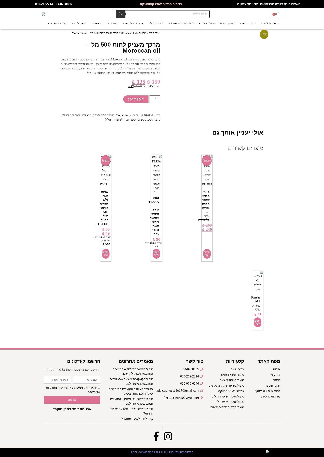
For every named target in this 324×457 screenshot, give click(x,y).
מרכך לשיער (153, 119)
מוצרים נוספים (58, 23)
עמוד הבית (154, 32)
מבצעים (97, 23)
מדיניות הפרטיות (56, 387)
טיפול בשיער (208, 23)
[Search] (120, 14)
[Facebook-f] (156, 436)
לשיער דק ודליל (114, 119)
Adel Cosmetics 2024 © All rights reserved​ (162, 452)
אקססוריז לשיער (133, 23)
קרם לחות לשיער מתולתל (137, 419)
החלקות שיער (226, 23)
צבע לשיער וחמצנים (182, 23)
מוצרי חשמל (157, 23)
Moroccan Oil (129, 32)
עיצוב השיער (249, 23)
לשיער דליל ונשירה (103, 115)
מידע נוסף (207, 254)
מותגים (113, 23)
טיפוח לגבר (80, 23)
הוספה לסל (136, 99)
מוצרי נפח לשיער (71, 115)
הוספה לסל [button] (156, 254)
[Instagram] (168, 436)
